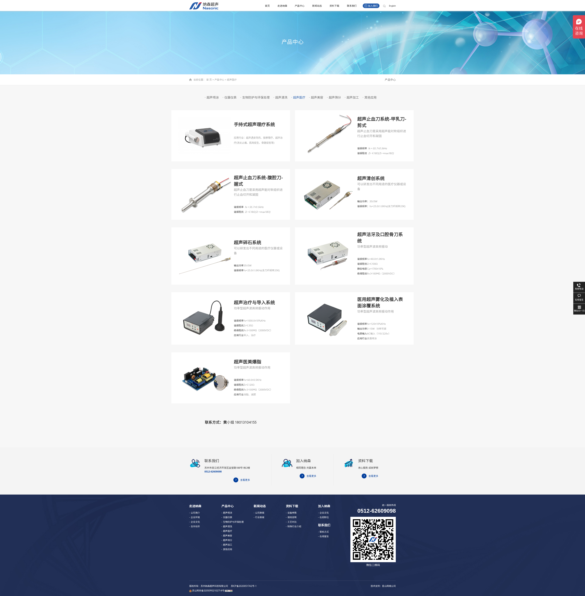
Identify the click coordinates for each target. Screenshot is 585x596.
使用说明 (292, 517)
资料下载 (334, 6)
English (392, 6)
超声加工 (353, 97)
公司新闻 (259, 513)
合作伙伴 (195, 526)
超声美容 (317, 97)
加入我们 (373, 6)
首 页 (209, 79)
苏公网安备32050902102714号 (208, 590)
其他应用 (370, 97)
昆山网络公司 (389, 586)
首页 (267, 6)
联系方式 (324, 532)
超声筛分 (335, 97)
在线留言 (324, 536)
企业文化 (195, 522)
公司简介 (195, 513)
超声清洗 (281, 97)
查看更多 (245, 480)
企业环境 (195, 517)
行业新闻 (259, 517)
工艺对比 (292, 522)
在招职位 (324, 517)
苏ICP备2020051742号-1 (243, 586)
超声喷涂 (213, 97)
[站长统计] (228, 590)
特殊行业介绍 (294, 526)
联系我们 (352, 6)
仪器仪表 (230, 97)
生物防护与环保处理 (256, 97)
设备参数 (292, 513)
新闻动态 (317, 6)
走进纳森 (282, 6)
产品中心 (300, 6)
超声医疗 (232, 79)
